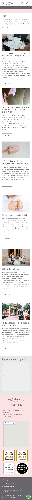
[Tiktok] (14, 405)
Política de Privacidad (9, 483)
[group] (16, 376)
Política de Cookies (8, 486)
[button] (16, 7)
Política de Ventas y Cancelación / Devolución (13, 491)
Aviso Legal (5, 480)
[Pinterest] (18, 405)
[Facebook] (21, 405)
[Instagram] (11, 405)
